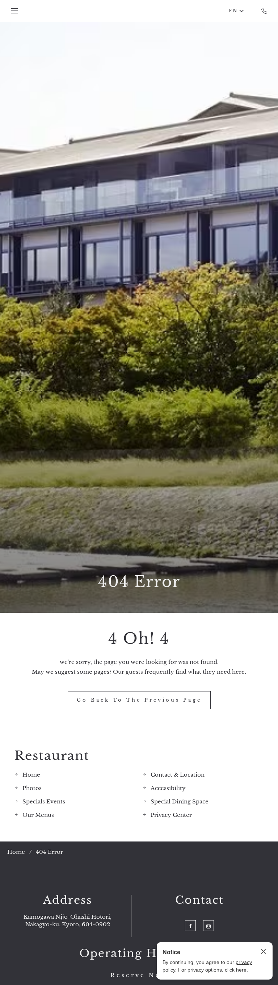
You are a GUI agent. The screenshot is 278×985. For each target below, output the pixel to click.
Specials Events (43, 801)
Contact (199, 900)
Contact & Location (178, 774)
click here (236, 970)
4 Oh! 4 (139, 638)
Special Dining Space (179, 801)
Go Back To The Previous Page (139, 700)
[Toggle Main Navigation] (14, 11)
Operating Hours (131, 953)
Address (67, 900)
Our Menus (38, 814)
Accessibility (168, 788)
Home (31, 774)
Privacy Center (171, 814)
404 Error (139, 581)
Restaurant (51, 755)
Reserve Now (139, 975)
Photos (32, 788)
